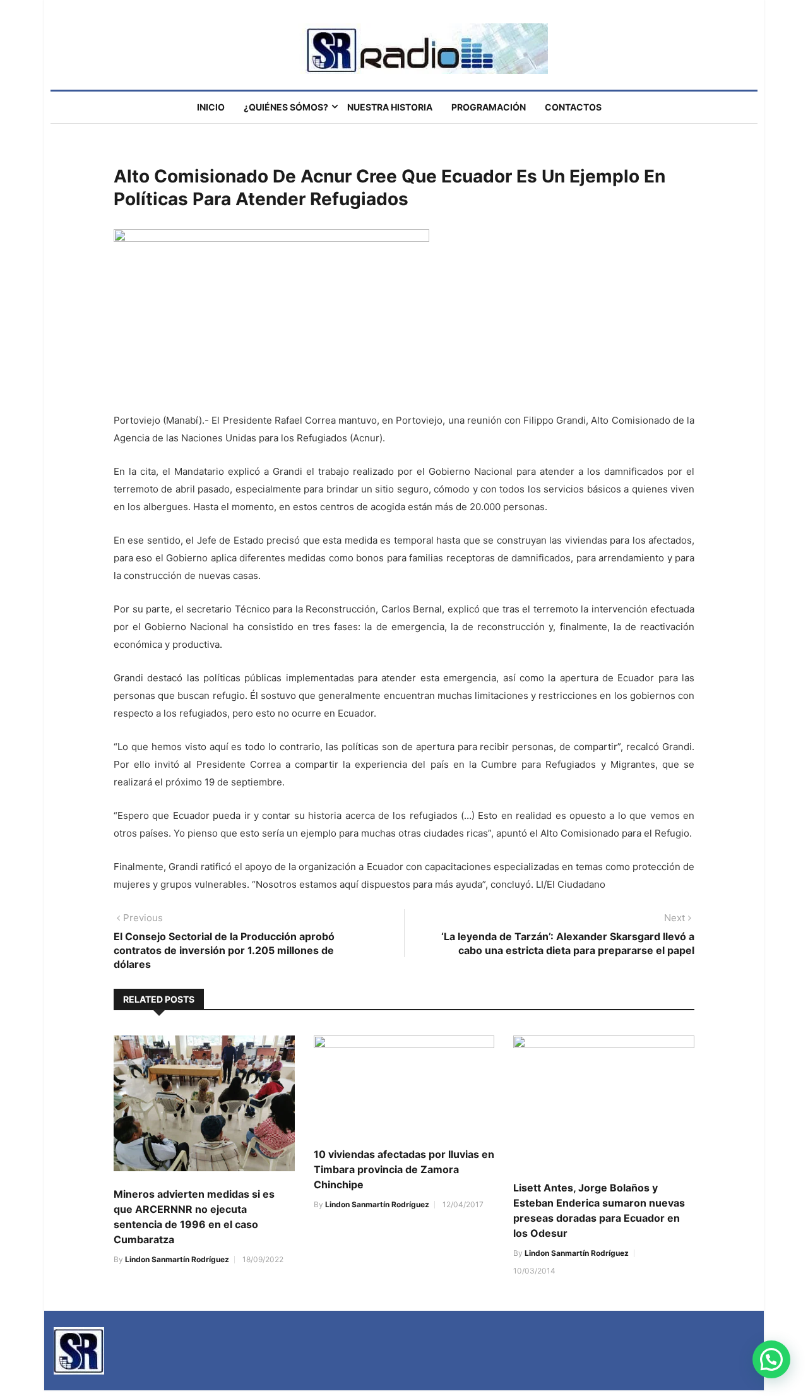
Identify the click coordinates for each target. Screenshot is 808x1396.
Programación (488, 107)
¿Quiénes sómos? (286, 107)
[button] (771, 1359)
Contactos (573, 107)
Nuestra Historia (389, 107)
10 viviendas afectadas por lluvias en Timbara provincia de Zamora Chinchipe (404, 1169)
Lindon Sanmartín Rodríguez (177, 1259)
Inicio (211, 107)
